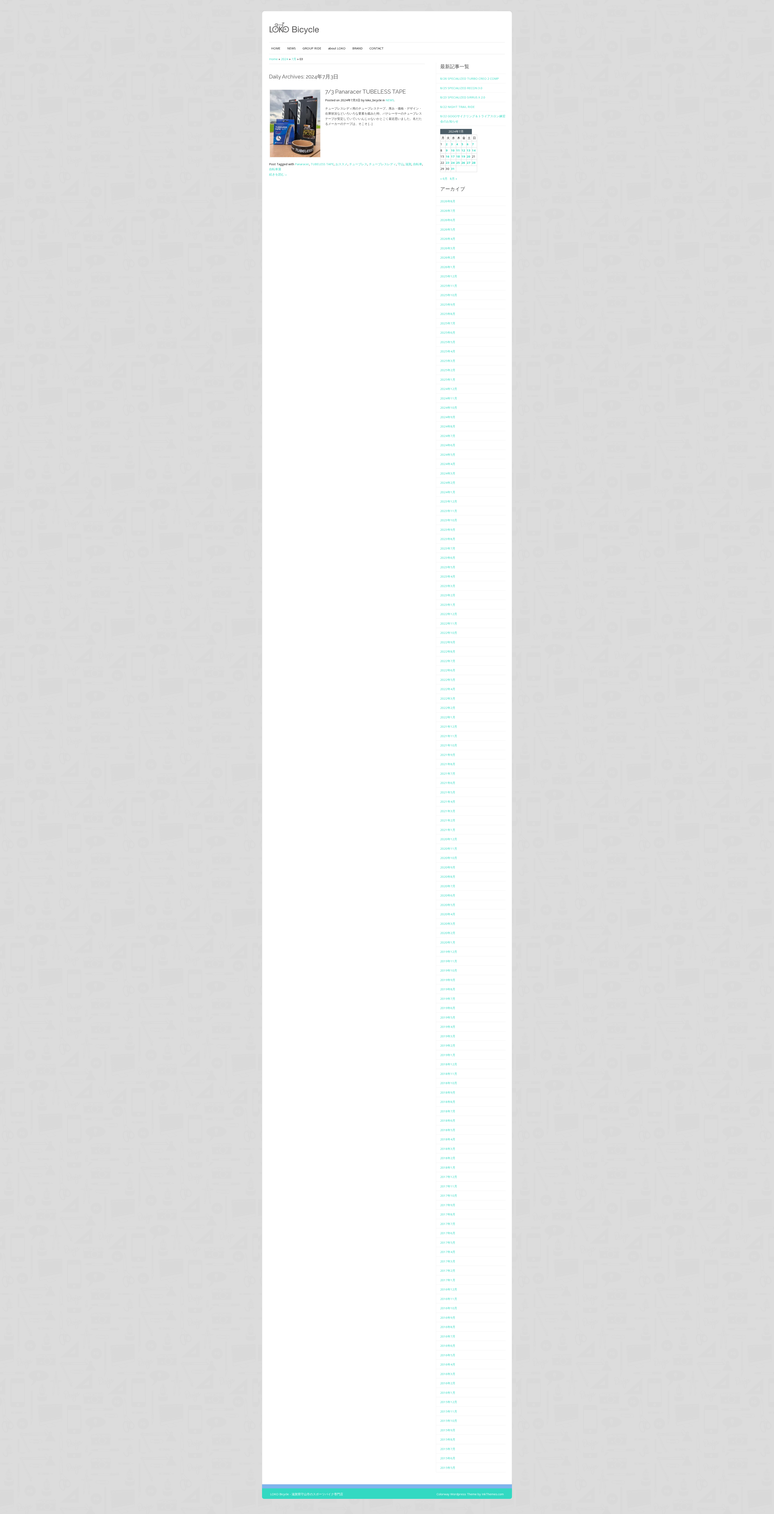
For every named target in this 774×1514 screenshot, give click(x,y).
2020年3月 (447, 924)
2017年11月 (448, 1186)
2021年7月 (447, 773)
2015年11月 (448, 1411)
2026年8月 (447, 201)
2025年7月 (447, 323)
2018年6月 (447, 1120)
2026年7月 (447, 211)
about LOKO (336, 48)
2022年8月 (447, 651)
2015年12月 (448, 1402)
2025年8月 (447, 314)
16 (447, 156)
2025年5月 (447, 342)
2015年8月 (447, 1439)
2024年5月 (447, 454)
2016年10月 (448, 1308)
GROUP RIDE (312, 48)
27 (468, 163)
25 (458, 163)
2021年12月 (448, 726)
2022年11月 (448, 623)
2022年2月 (447, 708)
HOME (275, 48)
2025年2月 (447, 370)
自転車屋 (275, 169)
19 (463, 156)
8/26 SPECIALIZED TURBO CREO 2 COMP (469, 78)
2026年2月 (447, 257)
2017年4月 (447, 1252)
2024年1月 (447, 492)
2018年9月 (447, 1092)
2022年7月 (447, 661)
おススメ (341, 164)
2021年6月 (447, 783)
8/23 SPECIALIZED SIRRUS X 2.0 (462, 97)
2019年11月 (448, 961)
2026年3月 (447, 248)
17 (453, 156)
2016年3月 (447, 1374)
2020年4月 (447, 914)
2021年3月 (447, 811)
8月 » (453, 179)
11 (458, 150)
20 (468, 156)
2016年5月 (447, 1355)
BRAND (357, 48)
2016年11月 (448, 1299)
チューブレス (358, 164)
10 (453, 150)
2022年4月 (447, 689)
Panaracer (302, 164)
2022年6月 (447, 670)
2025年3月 (447, 361)
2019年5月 (447, 1017)
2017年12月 (448, 1177)
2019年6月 (447, 1008)
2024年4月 (447, 464)
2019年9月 (447, 980)
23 (447, 163)
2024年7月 (447, 436)
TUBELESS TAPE (322, 164)
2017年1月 (447, 1280)
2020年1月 (447, 942)
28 (473, 163)
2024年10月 (448, 407)
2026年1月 (447, 267)
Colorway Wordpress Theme (457, 1494)
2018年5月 (447, 1130)
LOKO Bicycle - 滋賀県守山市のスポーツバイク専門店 (306, 1494)
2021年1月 (447, 830)
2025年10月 (448, 295)
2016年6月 (447, 1346)
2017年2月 (447, 1270)
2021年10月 (448, 745)
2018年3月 (447, 1149)
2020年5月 (447, 905)
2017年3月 (447, 1261)
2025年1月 (447, 379)
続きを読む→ (278, 174)
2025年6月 (447, 332)
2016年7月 (447, 1336)
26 (463, 163)
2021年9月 (447, 755)
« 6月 (443, 179)
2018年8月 (447, 1102)
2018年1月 (447, 1167)
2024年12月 (448, 389)
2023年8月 (447, 539)
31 (453, 169)
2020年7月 (447, 886)
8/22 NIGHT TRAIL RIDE (457, 107)
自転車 (417, 164)
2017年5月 (447, 1242)
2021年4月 (447, 801)
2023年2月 (447, 595)
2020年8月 (447, 877)
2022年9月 (447, 642)
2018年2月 (447, 1158)
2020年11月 (448, 848)
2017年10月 (448, 1195)
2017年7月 (447, 1224)
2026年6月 (447, 220)
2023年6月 (447, 558)
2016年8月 (447, 1327)
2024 (284, 59)
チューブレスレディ (382, 164)
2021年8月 (447, 764)
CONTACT (376, 48)
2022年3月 (447, 698)
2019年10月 (448, 970)
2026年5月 (447, 229)
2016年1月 (447, 1393)
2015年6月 (447, 1458)
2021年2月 (447, 820)
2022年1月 (447, 717)
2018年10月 (448, 1083)
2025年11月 (448, 286)
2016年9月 (447, 1317)
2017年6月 (447, 1233)
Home (273, 59)
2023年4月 (447, 576)
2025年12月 (448, 276)
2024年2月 (447, 483)
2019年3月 (447, 1036)
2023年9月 (447, 530)
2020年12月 (448, 839)
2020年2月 (447, 933)
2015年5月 (447, 1468)
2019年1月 (447, 1055)
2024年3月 (447, 473)
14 (473, 150)
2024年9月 (447, 417)
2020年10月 (448, 858)
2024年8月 (447, 426)
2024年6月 (447, 445)
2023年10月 (448, 520)
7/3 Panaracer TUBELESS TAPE (365, 91)
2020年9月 (447, 867)
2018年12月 (448, 1064)
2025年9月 (447, 304)
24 (453, 163)
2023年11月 (448, 511)
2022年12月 (448, 614)
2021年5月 (447, 792)
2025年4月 (447, 351)
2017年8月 (447, 1214)
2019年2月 (447, 1045)
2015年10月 (448, 1421)
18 (458, 156)
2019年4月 (447, 1027)
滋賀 (408, 164)
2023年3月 (447, 586)
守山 (401, 164)
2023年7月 (447, 548)
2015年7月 (447, 1449)
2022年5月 (447, 680)
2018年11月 (448, 1074)
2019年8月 (447, 989)
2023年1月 (447, 605)
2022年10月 (448, 633)
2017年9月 (447, 1205)
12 (463, 150)
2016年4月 (447, 1364)
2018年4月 (447, 1139)
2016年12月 (448, 1289)
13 (468, 150)
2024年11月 (448, 398)
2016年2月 (447, 1383)
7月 (293, 59)
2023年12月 (448, 501)
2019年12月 (448, 952)
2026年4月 (447, 239)
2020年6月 (447, 895)
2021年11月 (448, 736)
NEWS (291, 48)
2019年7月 (447, 999)
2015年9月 (447, 1430)
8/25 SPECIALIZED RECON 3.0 (461, 88)
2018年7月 (447, 1111)
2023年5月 (447, 567)
